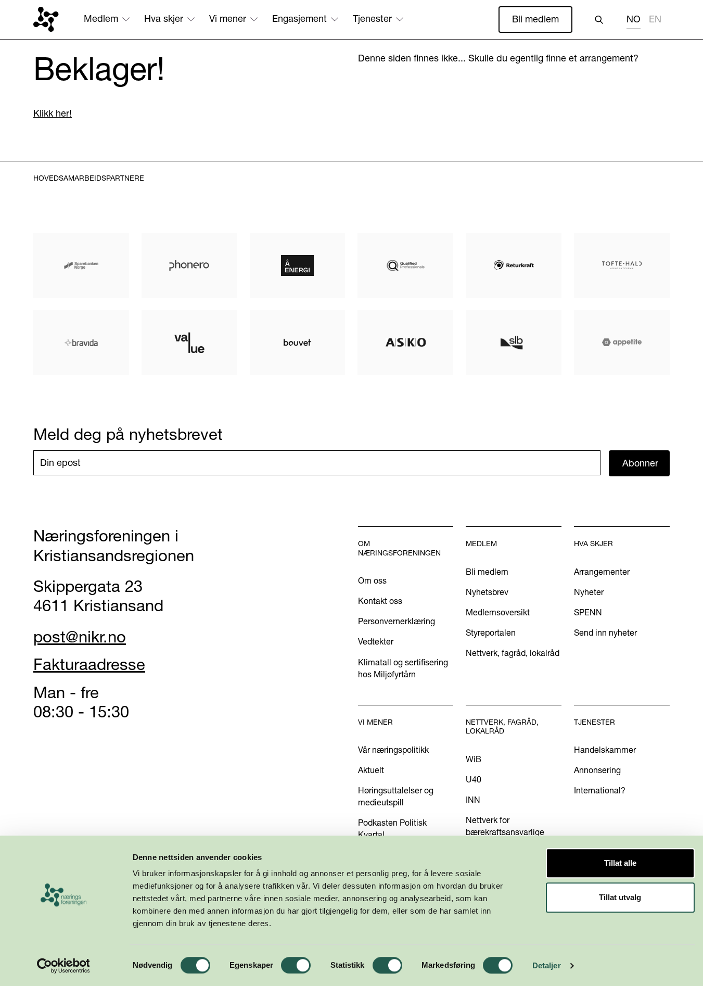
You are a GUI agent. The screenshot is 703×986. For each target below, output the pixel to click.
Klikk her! (52, 113)
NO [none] (634, 19)
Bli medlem (535, 19)
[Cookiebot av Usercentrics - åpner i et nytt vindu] (63, 966)
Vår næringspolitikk (393, 749)
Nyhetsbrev (487, 592)
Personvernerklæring (396, 621)
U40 (473, 779)
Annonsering (597, 770)
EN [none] (655, 19)
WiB (473, 759)
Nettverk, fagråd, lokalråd (512, 653)
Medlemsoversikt (498, 612)
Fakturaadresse (89, 664)
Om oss (372, 580)
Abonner (640, 463)
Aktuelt (371, 770)
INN (473, 799)
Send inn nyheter (605, 632)
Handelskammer (605, 749)
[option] (655, 20)
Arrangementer (602, 571)
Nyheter (589, 592)
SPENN (588, 612)
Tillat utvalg (620, 897)
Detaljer (546, 965)
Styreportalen (491, 632)
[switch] (296, 965)
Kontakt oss (380, 601)
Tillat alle (620, 862)
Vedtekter (375, 641)
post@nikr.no (79, 637)
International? (599, 790)
